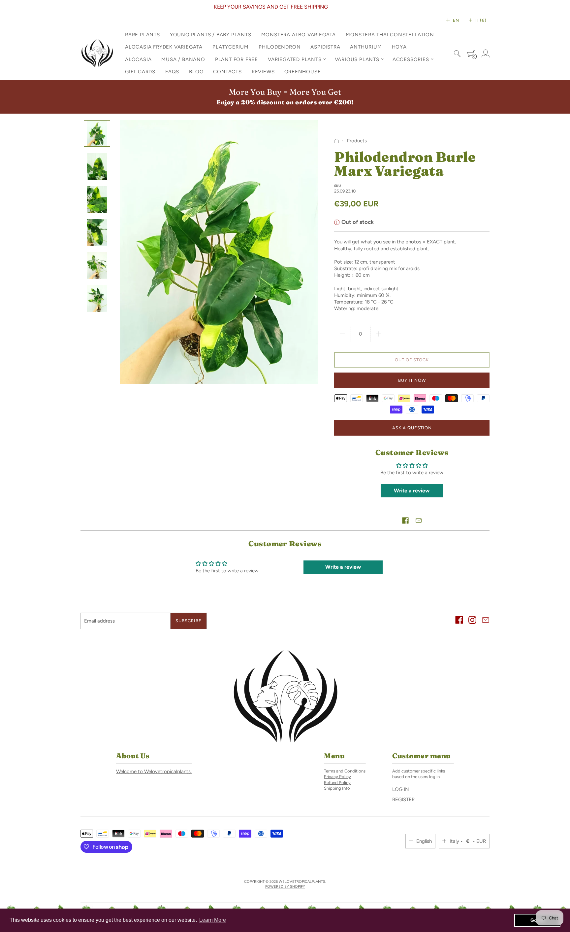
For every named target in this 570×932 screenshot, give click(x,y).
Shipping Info (337, 788)
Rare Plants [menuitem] (142, 35)
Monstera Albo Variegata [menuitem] (298, 35)
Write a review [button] (411, 490)
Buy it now (412, 380)
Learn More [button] (212, 920)
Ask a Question (412, 427)
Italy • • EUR (468, 841)
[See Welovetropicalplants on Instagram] (472, 621)
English (424, 841)
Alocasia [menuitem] (138, 59)
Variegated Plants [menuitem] (295, 59)
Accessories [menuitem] (411, 59)
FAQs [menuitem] (172, 72)
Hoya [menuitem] (399, 47)
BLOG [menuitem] (196, 72)
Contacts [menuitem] (227, 72)
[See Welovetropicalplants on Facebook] (459, 621)
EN (456, 20)
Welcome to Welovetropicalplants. (154, 771)
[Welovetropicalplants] (96, 53)
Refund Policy (337, 782)
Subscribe (188, 620)
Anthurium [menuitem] (366, 47)
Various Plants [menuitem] (357, 59)
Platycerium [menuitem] (230, 47)
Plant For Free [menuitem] (236, 59)
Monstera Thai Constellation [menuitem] (390, 35)
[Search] (457, 53)
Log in (400, 789)
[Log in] (485, 53)
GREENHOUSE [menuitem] (302, 72)
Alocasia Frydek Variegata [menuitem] (164, 47)
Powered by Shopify (285, 886)
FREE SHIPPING (309, 7)
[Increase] (378, 334)
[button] (405, 520)
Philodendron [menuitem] (280, 47)
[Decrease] (342, 334)
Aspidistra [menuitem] (325, 47)
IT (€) (480, 20)
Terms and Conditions (344, 771)
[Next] (472, 7)
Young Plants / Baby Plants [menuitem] (210, 35)
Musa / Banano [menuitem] (183, 59)
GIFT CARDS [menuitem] (140, 72)
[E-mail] (486, 621)
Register (403, 800)
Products (357, 140)
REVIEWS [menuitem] (263, 72)
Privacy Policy (337, 776)
